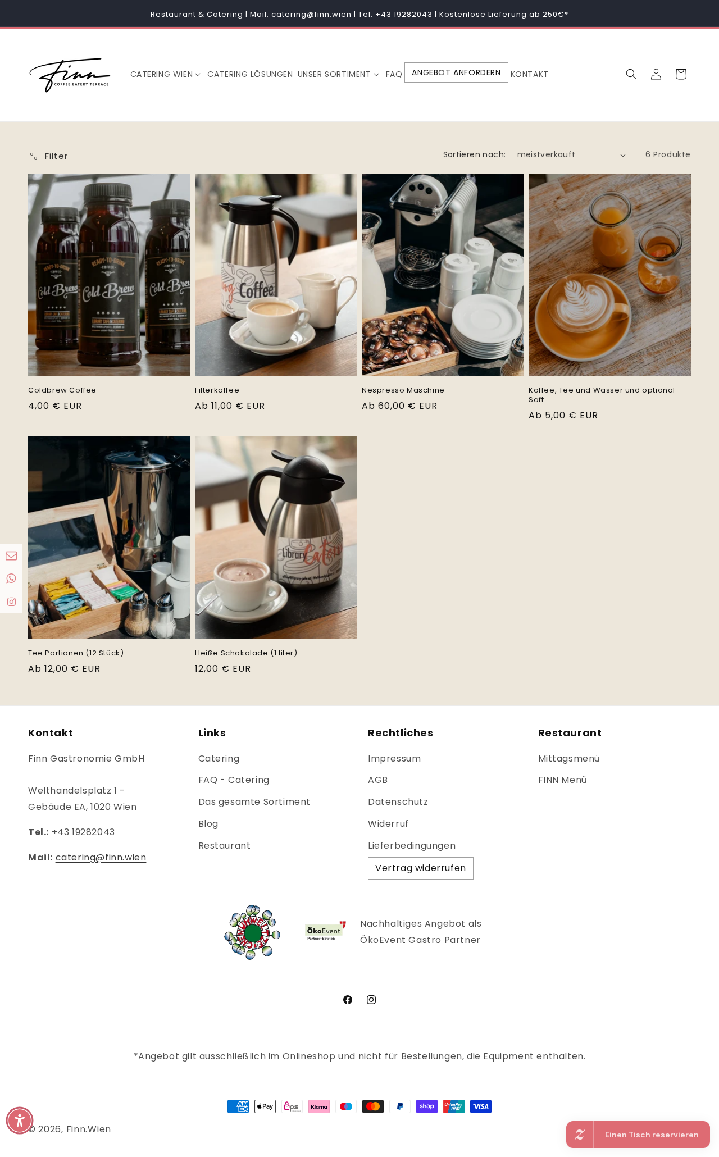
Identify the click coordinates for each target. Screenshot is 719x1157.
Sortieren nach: (474, 154)
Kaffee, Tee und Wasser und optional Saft (602, 395)
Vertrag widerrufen (420, 868)
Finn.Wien (88, 1129)
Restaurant (224, 845)
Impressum (394, 758)
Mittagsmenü (569, 758)
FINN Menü (562, 779)
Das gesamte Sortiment (254, 801)
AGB (378, 779)
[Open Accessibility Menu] (20, 1120)
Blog (208, 823)
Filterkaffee (217, 390)
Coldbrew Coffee (62, 390)
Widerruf (388, 823)
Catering (219, 758)
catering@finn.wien (101, 857)
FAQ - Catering (234, 779)
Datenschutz (398, 801)
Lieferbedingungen (412, 845)
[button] (167, 74)
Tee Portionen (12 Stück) (76, 653)
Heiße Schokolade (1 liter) (246, 653)
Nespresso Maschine (403, 390)
